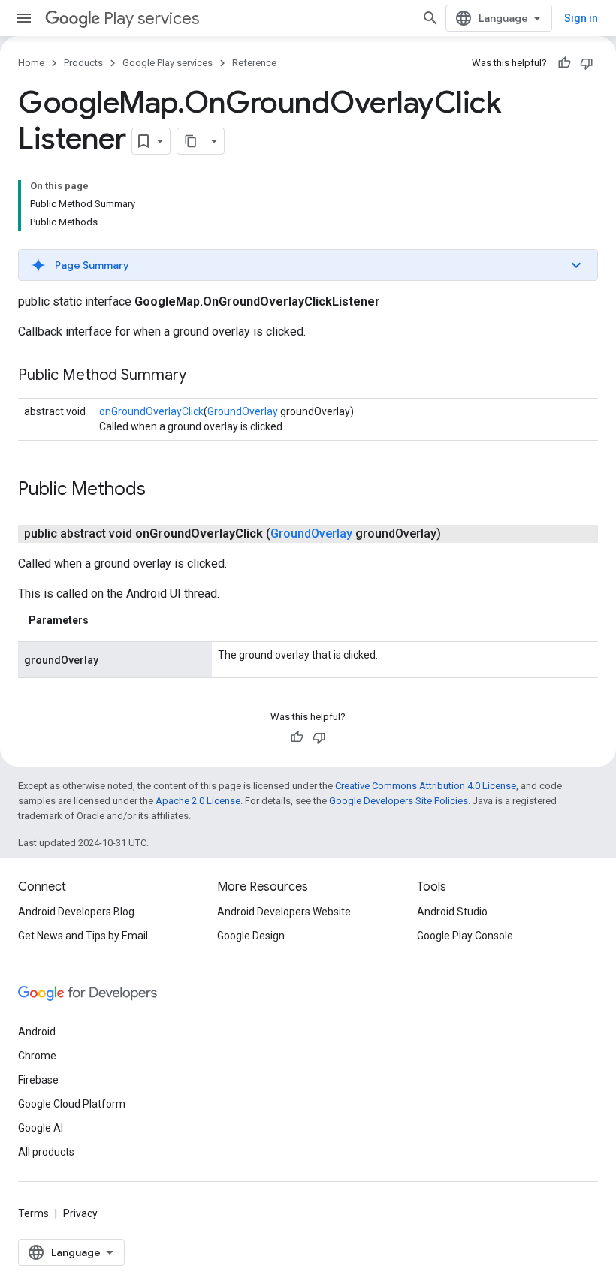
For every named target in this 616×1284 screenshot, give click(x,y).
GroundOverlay (242, 411)
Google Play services (167, 62)
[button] (308, 265)
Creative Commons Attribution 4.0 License (425, 785)
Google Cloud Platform (71, 1104)
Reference (254, 62)
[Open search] (430, 18)
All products (46, 1152)
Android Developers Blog (76, 912)
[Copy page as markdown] (190, 141)
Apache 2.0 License (198, 800)
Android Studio (452, 912)
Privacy (80, 1213)
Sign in (581, 18)
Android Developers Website (284, 912)
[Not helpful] (586, 63)
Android (37, 1032)
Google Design (251, 936)
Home (31, 62)
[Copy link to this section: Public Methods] (161, 490)
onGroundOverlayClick (151, 411)
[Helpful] (564, 63)
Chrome (37, 1056)
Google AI (40, 1128)
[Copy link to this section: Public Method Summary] (201, 376)
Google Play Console (465, 936)
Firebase (38, 1080)
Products (83, 62)
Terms (33, 1213)
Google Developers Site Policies (398, 800)
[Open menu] (24, 18)
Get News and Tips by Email (83, 936)
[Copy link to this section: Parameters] (104, 620)
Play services (151, 18)
